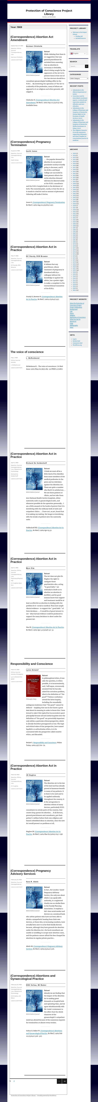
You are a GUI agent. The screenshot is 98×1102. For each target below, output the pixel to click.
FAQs (71, 323)
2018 (74, 165)
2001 (74, 199)
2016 (74, 169)
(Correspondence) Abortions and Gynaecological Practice (33, 977)
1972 (74, 258)
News (71, 327)
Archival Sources (81, 38)
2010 (74, 181)
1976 (74, 250)
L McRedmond (15, 365)
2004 (74, 193)
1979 (74, 244)
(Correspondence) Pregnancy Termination (31, 143)
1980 (74, 242)
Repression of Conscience (78, 317)
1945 (74, 278)
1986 (74, 230)
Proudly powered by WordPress (46, 1095)
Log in (75, 339)
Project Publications (76, 307)
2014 (74, 173)
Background (73, 309)
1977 (74, 248)
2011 (74, 179)
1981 (74, 240)
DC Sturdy (14, 265)
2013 (74, 175)
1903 (74, 284)
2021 (74, 159)
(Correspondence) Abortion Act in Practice (33, 248)
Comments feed (77, 343)
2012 (74, 177)
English (75, 53)
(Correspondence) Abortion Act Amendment (32, 38)
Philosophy (19, 674)
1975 (74, 252)
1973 (74, 256)
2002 (74, 197)
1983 (74, 236)
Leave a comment (16, 60)
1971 (74, 260)
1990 (74, 222)
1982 (74, 238)
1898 (74, 288)
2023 (74, 155)
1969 (74, 264)
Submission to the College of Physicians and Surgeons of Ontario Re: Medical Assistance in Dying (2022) (80, 124)
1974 (74, 254)
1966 (74, 270)
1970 (74, 262)
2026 (74, 153)
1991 (74, 220)
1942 (74, 280)
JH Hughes (14, 583)
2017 (74, 167)
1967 (74, 268)
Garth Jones (14, 160)
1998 (74, 206)
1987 (74, 228)
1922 (74, 282)
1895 (74, 290)
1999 (74, 204)
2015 (74, 171)
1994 (74, 214)
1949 (74, 276)
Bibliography (74, 325)
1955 (74, 274)
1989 (74, 224)
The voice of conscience (27, 351)
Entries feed (76, 341)
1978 (74, 246)
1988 (74, 226)
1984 (74, 234)
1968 (74, 266)
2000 (74, 202)
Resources (73, 321)
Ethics (19, 48)
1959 (74, 272)
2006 (74, 189)
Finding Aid (79, 36)
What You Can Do (75, 319)
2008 (74, 185)
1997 (74, 208)
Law (12, 54)
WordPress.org (77, 345)
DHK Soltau (14, 996)
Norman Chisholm (17, 57)
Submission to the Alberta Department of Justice (79, 92)
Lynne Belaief (15, 677)
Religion (72, 315)
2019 (74, 163)
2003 (74, 195)
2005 (74, 191)
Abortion (13, 48)
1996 (74, 210)
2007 (74, 187)
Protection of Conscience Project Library (49, 12)
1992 (74, 218)
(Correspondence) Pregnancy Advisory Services (31, 872)
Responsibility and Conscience (32, 663)
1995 (74, 212)
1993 (74, 216)
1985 (74, 232)
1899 (74, 286)
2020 (74, 161)
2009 (74, 183)
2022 (74, 157)
